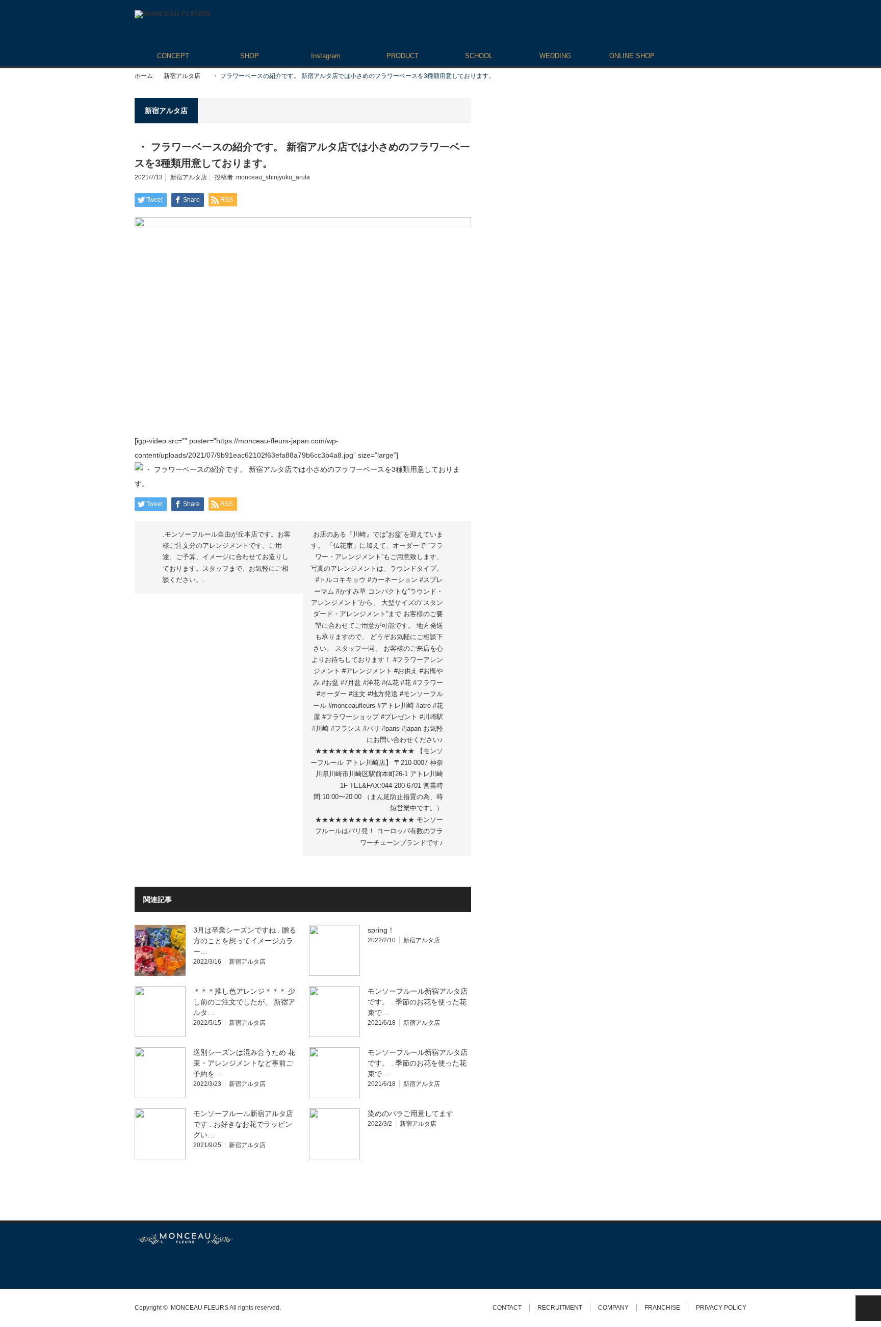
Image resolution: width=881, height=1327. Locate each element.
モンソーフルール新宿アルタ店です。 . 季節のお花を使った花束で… (418, 1002)
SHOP (249, 56)
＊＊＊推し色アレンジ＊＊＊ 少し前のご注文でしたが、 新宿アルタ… (244, 1002)
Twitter (139, 1266)
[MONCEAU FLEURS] (172, 14)
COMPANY (613, 1307)
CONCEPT (173, 56)
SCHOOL (479, 56)
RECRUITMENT (559, 1307)
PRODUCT (402, 56)
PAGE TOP (868, 1308)
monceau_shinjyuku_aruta (273, 177)
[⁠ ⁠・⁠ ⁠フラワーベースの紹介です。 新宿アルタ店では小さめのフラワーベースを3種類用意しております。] (303, 484)
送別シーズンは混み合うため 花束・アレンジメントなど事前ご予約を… (244, 1063)
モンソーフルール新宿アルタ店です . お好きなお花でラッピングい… (243, 1124)
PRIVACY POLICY (721, 1307)
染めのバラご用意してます (410, 1113)
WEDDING (555, 56)
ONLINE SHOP (632, 56)
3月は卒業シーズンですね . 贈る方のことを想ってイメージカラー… (244, 941)
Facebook (157, 1266)
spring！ (381, 930)
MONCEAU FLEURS (199, 1307)
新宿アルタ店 (182, 75)
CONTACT (507, 1307)
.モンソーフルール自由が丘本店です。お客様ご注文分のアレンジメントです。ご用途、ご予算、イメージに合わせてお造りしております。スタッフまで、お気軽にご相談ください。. (227, 557)
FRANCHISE (662, 1307)
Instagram (326, 56)
